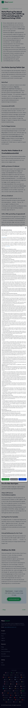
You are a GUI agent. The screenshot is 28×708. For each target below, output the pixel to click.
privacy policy (8, 246)
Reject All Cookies (14, 479)
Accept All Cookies (5, 479)
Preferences (22, 479)
